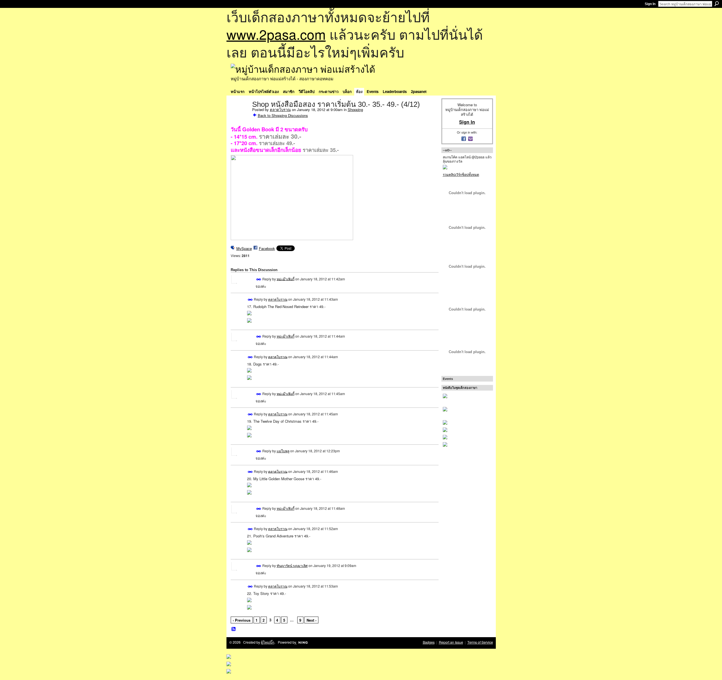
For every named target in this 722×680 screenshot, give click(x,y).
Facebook (267, 248)
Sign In (650, 4)
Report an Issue (451, 642)
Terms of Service (480, 642)
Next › (311, 620)
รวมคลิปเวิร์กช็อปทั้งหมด (461, 174)
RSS (233, 629)
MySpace (244, 248)
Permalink (258, 279)
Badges (429, 642)
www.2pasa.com (276, 34)
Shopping (355, 109)
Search (716, 3)
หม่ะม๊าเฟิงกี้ (285, 278)
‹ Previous (241, 620)
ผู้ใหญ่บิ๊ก (267, 642)
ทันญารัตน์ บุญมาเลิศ (292, 565)
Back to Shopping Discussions (283, 115)
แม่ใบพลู (283, 450)
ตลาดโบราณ (280, 109)
